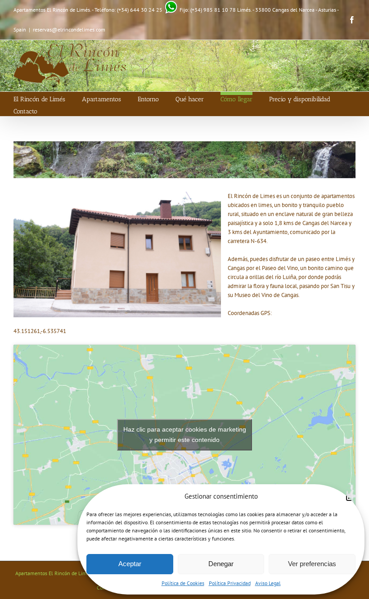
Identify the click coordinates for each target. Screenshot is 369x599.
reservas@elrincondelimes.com (69, 29)
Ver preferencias (312, 563)
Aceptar (129, 563)
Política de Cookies (183, 583)
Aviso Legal (268, 583)
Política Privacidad (230, 583)
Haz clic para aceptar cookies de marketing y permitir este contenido (184, 434)
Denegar (221, 563)
